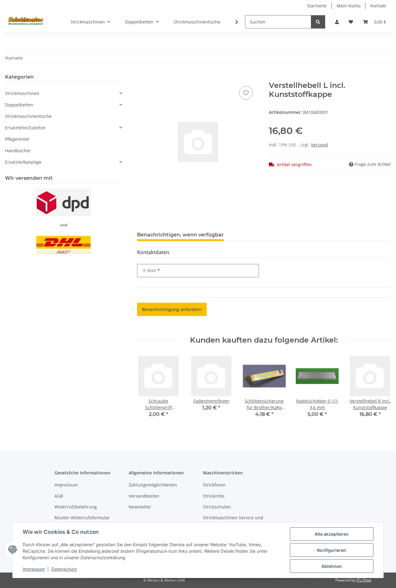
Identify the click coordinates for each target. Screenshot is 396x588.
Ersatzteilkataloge (23, 162)
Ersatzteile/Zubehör (25, 128)
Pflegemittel (17, 139)
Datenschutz (64, 569)
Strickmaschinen (22, 93)
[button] (337, 21)
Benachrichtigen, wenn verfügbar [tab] (180, 235)
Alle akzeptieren (332, 534)
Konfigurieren (331, 550)
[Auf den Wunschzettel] (246, 93)
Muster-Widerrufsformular (82, 518)
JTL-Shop (363, 580)
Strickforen (214, 485)
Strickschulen (217, 507)
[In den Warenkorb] (142, 77)
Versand (319, 145)
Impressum (34, 569)
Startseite (317, 6)
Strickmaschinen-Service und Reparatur (233, 521)
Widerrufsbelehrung (75, 507)
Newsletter (140, 507)
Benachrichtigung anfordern (172, 309)
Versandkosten (144, 496)
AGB (58, 496)
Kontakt (378, 6)
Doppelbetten (19, 105)
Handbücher (18, 150)
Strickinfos (214, 496)
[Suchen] (318, 21)
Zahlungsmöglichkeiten (153, 485)
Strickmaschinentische (28, 116)
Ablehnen (331, 566)
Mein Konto (348, 6)
